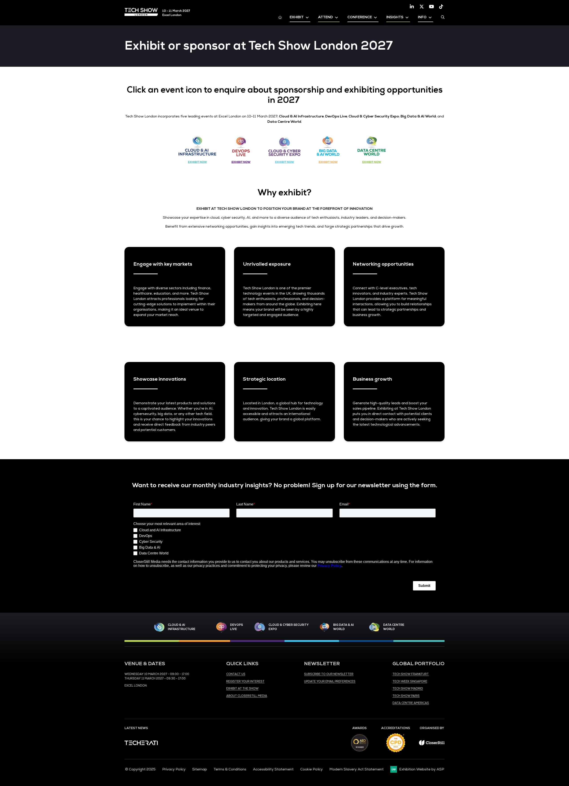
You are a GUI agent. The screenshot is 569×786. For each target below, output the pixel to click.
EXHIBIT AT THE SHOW (242, 688)
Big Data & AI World (343, 627)
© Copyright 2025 (140, 769)
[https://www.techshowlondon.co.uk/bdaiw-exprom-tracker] (328, 167)
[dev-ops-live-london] (221, 627)
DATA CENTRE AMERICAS (411, 703)
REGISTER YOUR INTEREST (245, 681)
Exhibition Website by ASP (421, 769)
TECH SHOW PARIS (406, 696)
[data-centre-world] (374, 627)
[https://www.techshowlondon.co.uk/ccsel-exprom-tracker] (284, 167)
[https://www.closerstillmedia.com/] (432, 744)
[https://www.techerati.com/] (141, 744)
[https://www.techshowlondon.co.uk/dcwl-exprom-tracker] (372, 167)
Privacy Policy (174, 769)
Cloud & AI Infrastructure (181, 627)
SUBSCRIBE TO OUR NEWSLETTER (328, 674)
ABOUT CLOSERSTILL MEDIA (246, 696)
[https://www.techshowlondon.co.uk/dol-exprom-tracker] (241, 167)
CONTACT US (235, 674)
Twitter (421, 6)
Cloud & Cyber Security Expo (288, 627)
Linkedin (412, 6)
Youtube (431, 6)
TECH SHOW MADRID (408, 688)
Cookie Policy (311, 769)
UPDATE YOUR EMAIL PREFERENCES (329, 681)
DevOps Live (236, 627)
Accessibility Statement (273, 769)
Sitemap (199, 769)
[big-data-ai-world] (324, 627)
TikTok (441, 6)
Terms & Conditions (230, 769)
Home (280, 17)
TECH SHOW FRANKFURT (411, 674)
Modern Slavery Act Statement (356, 769)
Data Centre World (393, 627)
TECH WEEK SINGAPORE (410, 681)
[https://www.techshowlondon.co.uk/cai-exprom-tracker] (197, 167)
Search (443, 17)
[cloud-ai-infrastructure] (159, 627)
